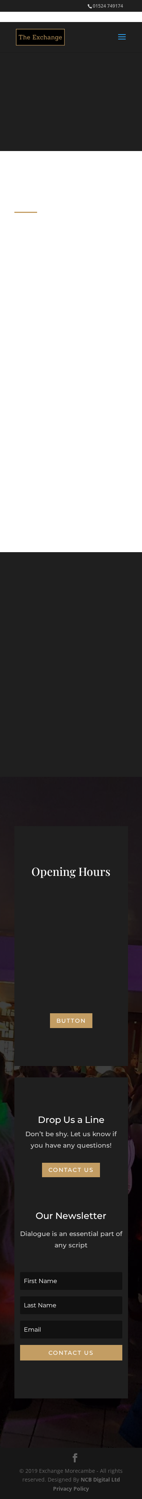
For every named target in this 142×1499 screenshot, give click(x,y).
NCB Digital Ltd (100, 1479)
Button (68, 103)
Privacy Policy (71, 1488)
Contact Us (71, 1169)
